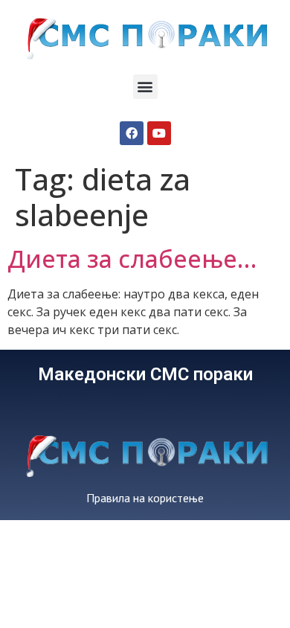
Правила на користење (145, 497)
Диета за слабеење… (132, 259)
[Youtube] (159, 133)
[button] (145, 86)
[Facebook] (132, 133)
